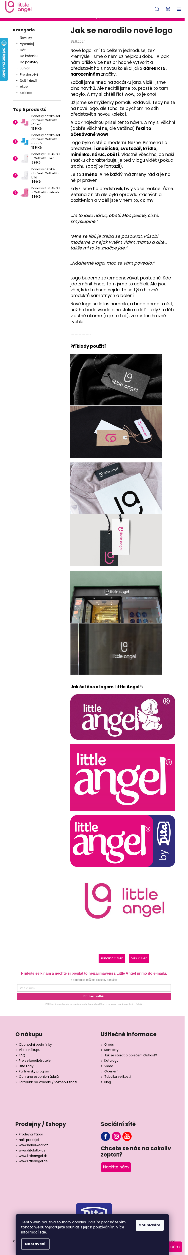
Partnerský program (34, 1071)
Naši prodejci (29, 1140)
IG (116, 1136)
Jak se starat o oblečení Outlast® (130, 1055)
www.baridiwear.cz (33, 1145)
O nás (109, 1044)
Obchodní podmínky (35, 1044)
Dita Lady (26, 1066)
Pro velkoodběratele (35, 1060)
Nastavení (35, 1244)
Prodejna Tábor (31, 1134)
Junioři (25, 68)
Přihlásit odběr (94, 996)
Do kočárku (29, 56)
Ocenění (111, 1071)
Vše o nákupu (29, 1050)
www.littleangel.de (33, 1161)
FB (105, 1136)
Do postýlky (29, 62)
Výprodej (27, 43)
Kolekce (26, 92)
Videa (108, 1066)
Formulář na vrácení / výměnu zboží (48, 1082)
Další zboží (28, 80)
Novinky (26, 37)
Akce (24, 86)
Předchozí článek (112, 958)
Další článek (139, 958)
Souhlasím (149, 1225)
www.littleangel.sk (33, 1156)
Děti (23, 50)
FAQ (22, 1055)
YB (127, 1136)
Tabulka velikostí (117, 1077)
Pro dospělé (29, 74)
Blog (107, 1082)
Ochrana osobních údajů (39, 1077)
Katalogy (111, 1060)
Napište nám (116, 1167)
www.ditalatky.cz (32, 1150)
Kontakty (111, 1050)
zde (43, 1232)
